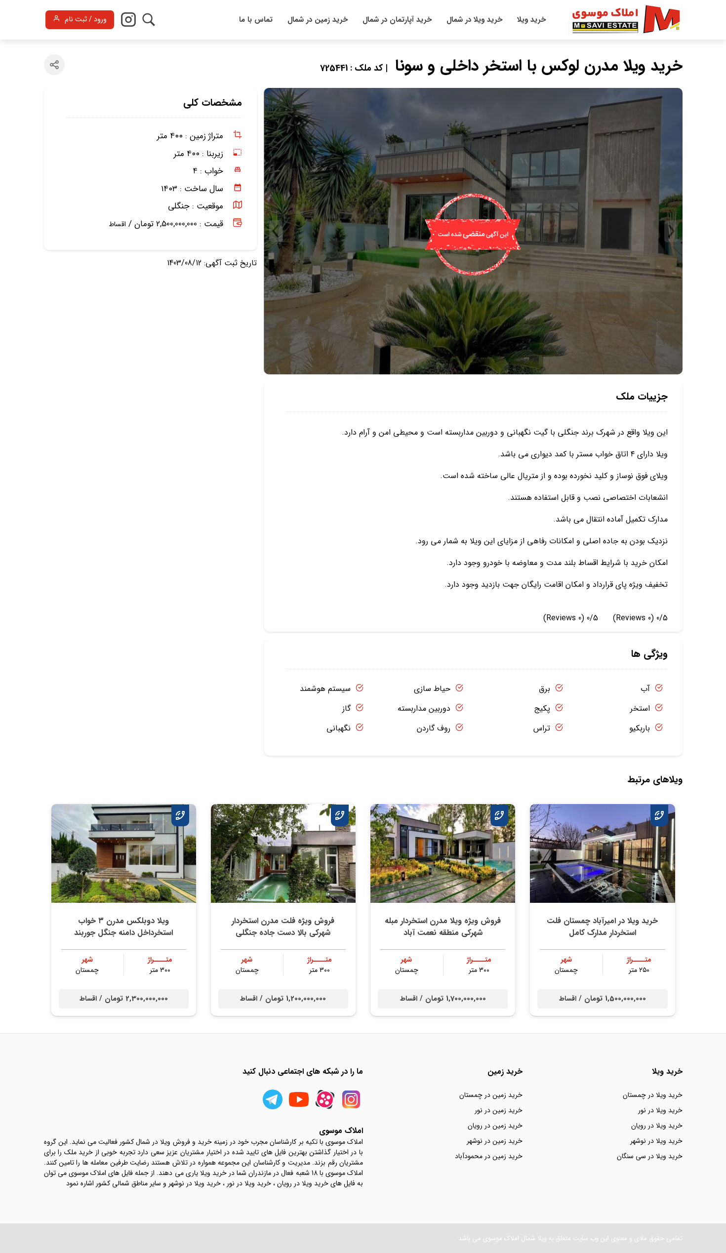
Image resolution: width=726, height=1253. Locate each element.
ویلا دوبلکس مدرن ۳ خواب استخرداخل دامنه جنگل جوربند (123, 927)
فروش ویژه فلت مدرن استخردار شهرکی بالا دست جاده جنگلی (283, 927)
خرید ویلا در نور (660, 1110)
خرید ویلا (531, 20)
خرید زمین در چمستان (491, 1095)
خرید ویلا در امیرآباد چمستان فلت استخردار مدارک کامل (602, 927)
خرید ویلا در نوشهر (656, 1140)
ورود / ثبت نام (86, 19)
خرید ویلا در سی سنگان (650, 1156)
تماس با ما (256, 20)
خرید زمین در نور (499, 1110)
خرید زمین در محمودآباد (489, 1156)
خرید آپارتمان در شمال (397, 20)
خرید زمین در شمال (317, 20)
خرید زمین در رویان (495, 1125)
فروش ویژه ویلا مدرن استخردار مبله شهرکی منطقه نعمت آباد (443, 927)
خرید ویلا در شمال (474, 20)
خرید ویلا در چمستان (653, 1095)
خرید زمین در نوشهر (495, 1140)
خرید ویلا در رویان (657, 1125)
